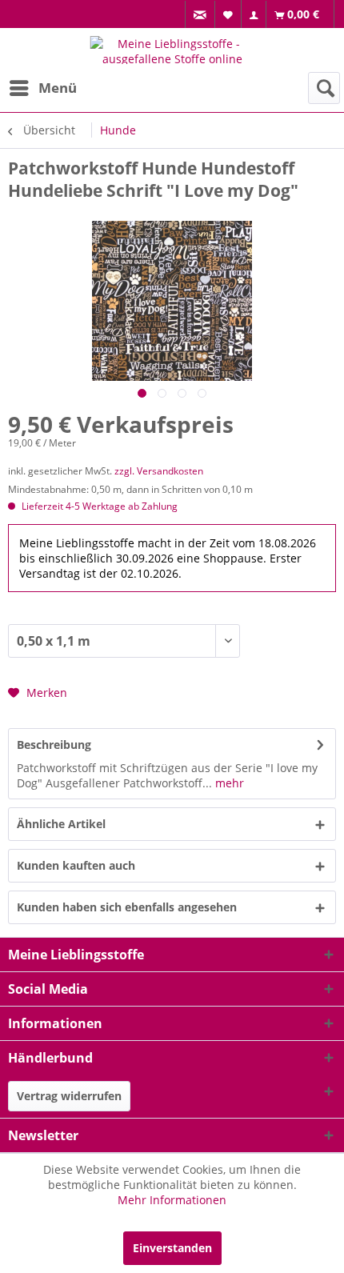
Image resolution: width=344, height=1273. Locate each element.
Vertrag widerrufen (69, 1095)
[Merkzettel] (228, 14)
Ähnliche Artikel (61, 823)
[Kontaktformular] (200, 15)
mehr (228, 783)
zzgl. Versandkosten (158, 471)
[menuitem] (200, 15)
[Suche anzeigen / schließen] (324, 88)
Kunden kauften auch (76, 865)
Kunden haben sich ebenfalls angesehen (127, 907)
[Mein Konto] (254, 15)
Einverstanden (172, 1247)
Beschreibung (54, 744)
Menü (57, 87)
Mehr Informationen (172, 1199)
